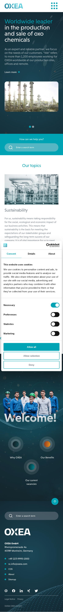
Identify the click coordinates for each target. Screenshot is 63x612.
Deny (31, 364)
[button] (13, 572)
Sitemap (12, 560)
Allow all (31, 347)
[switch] (55, 314)
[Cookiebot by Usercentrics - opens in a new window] (46, 245)
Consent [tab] (11, 253)
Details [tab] (31, 253)
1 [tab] (29, 107)
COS (10, 550)
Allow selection (31, 356)
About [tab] (51, 253)
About (11, 555)
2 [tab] (33, 107)
